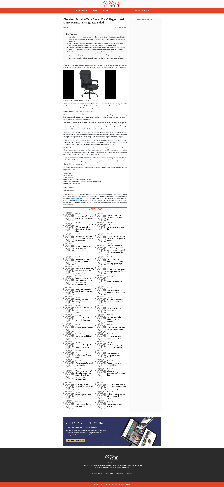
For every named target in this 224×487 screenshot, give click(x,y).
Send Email (70, 177)
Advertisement (120, 473)
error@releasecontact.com (80, 198)
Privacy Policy (109, 473)
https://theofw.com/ (89, 111)
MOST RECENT (85, 10)
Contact (129, 473)
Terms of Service (97, 473)
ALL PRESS (95, 10)
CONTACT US (104, 10)
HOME (78, 10)
